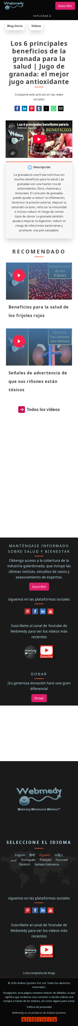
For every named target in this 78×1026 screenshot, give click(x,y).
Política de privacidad (39, 1007)
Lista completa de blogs (39, 973)
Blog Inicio (15, 26)
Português (28, 860)
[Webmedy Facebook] (35, 612)
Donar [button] (39, 698)
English (20, 855)
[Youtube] (50, 612)
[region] (39, 450)
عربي (14, 860)
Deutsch (24, 864)
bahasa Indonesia (47, 864)
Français (45, 860)
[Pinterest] (27, 612)
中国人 (59, 855)
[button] (42, 16)
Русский (62, 860)
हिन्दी (32, 855)
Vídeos (36, 26)
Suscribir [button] (65, 6)
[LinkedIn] (43, 612)
